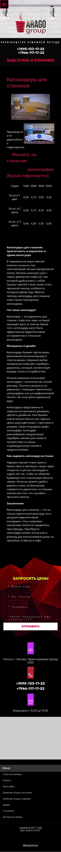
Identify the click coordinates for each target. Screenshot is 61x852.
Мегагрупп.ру (30, 845)
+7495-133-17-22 (30, 49)
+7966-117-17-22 (31, 53)
